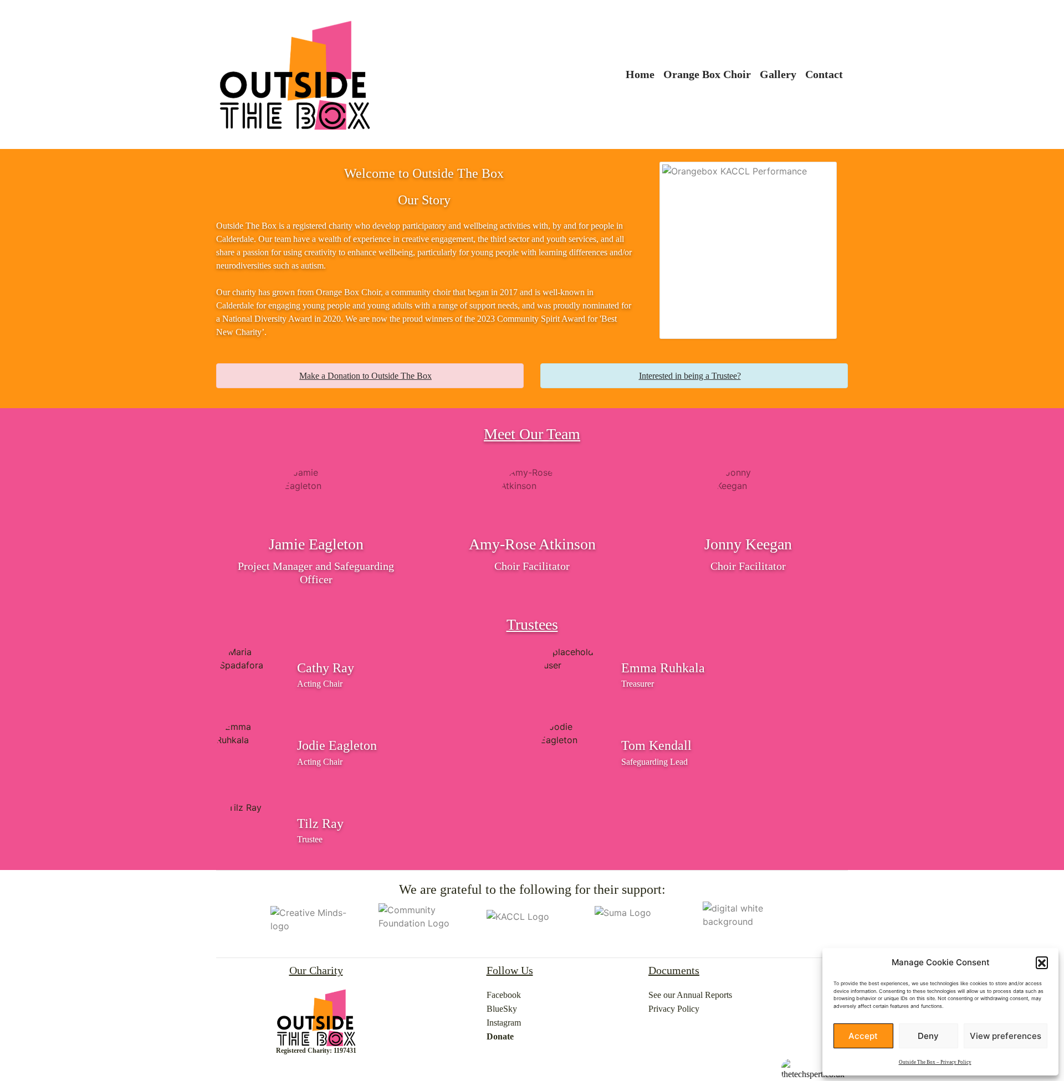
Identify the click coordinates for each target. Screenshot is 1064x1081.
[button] (1041, 962)
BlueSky (502, 1008)
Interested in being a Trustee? (690, 375)
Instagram (504, 1022)
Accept (863, 1036)
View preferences (1005, 1036)
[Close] (507, 376)
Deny (928, 1036)
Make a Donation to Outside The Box (365, 375)
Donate (500, 1036)
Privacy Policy (673, 1008)
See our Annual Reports (690, 995)
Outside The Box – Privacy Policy (935, 1062)
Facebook (504, 995)
